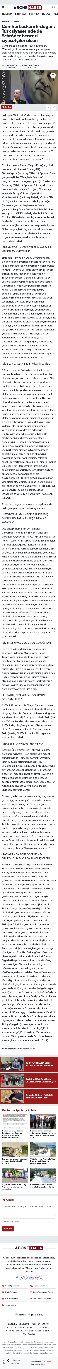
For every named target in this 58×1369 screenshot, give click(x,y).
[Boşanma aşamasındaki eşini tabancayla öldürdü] (43, 1175)
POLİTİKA (34, 14)
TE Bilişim (47, 1362)
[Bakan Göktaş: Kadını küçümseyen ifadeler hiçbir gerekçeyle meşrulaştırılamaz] (15, 1122)
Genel (17, 22)
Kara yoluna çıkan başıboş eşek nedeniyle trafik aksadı (14, 1161)
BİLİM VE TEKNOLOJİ (16, 1331)
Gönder (8, 1229)
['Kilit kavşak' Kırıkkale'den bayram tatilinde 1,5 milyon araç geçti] (43, 1150)
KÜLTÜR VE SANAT (16, 1327)
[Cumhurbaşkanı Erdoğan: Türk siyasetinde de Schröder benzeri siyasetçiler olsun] (29, 87)
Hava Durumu (39, 1286)
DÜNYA (46, 14)
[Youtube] (36, 1278)
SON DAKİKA (29, 1334)
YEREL (30, 1331)
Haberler (6, 22)
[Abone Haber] (27, 7)
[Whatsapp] (41, 1278)
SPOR (29, 1327)
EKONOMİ (20, 14)
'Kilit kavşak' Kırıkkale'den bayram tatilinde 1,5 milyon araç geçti (42, 1161)
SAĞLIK (46, 1327)
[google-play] (36, 1315)
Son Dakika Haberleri (42, 1299)
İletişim (16, 1360)
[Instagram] (26, 1278)
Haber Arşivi (10, 1305)
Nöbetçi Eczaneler (13, 1286)
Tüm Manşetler (11, 1299)
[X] (22, 1278)
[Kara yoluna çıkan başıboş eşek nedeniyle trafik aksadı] (15, 1150)
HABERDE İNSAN (43, 1331)
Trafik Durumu (11, 1292)
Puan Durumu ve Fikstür (43, 1292)
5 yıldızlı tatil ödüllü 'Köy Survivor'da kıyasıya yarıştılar (14, 1187)
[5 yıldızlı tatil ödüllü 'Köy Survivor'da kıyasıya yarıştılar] (15, 1175)
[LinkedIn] (31, 1278)
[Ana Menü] (3, 8)
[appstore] (20, 1315)
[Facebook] (17, 1278)
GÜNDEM (7, 14)
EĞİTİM (37, 1327)
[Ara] (53, 7)
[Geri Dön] (8, 1361)
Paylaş (8, 107)
